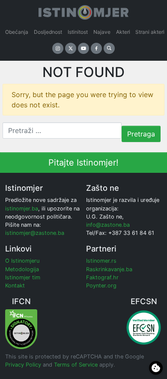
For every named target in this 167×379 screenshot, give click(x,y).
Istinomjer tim (22, 277)
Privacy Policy (23, 364)
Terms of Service (76, 364)
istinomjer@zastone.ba (34, 233)
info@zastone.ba (108, 225)
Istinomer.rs (101, 261)
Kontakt (15, 285)
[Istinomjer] (83, 10)
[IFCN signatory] (21, 329)
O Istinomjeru (22, 261)
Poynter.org (101, 285)
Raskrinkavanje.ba (109, 269)
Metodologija (22, 269)
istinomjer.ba (21, 208)
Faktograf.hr (102, 277)
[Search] (109, 48)
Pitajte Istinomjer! (83, 162)
